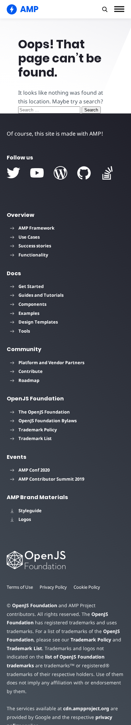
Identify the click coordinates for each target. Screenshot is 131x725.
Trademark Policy (37, 430)
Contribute (30, 371)
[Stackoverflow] (107, 173)
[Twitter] (13, 173)
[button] (104, 9)
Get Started (31, 286)
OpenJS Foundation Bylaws (47, 421)
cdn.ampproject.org (86, 708)
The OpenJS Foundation (44, 412)
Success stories (34, 246)
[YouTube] (37, 173)
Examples (28, 313)
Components (32, 304)
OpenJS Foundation (34, 605)
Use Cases (29, 237)
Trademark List (35, 438)
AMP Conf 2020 (34, 470)
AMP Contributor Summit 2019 (51, 479)
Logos (24, 519)
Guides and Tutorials (40, 295)
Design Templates (38, 322)
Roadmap (28, 380)
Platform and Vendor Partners (51, 362)
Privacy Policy (53, 587)
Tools (24, 331)
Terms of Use (20, 587)
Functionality (33, 255)
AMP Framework (36, 228)
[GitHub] (84, 173)
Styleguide (30, 511)
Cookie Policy (87, 587)
